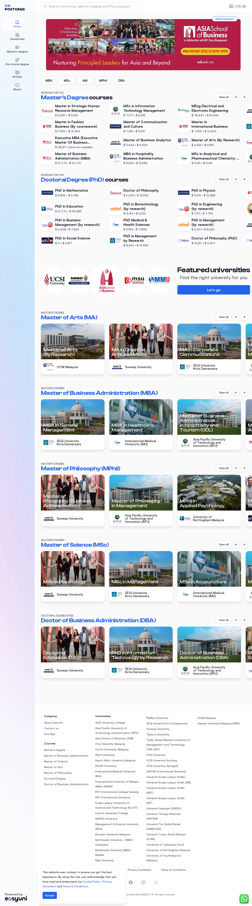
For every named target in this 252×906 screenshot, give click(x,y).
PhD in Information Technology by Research (140, 655)
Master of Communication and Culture (145, 124)
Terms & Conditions (173, 869)
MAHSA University (106, 818)
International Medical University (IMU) (140, 442)
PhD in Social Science (72, 238)
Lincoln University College (111, 813)
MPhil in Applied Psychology (202, 503)
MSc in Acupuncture (203, 582)
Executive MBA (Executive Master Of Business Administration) (76, 140)
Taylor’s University (157, 734)
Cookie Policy (92, 881)
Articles (17, 76)
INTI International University (113, 797)
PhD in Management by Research (140, 238)
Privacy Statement (139, 869)
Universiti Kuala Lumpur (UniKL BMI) (168, 782)
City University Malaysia (110, 743)
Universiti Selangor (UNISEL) (164, 808)
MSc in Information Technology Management (144, 108)
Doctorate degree (17, 64)
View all (224, 97)
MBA (48, 80)
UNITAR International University (166, 771)
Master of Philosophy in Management (136, 503)
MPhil (103, 80)
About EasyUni (53, 722)
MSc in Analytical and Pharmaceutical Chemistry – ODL (216, 155)
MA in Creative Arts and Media (129, 352)
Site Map (49, 734)
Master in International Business (210, 124)
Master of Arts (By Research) (216, 140)
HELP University (105, 754)
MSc (67, 80)
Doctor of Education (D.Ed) (62, 655)
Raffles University (157, 717)
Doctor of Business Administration (66, 784)
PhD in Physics (203, 190)
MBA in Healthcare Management (133, 428)
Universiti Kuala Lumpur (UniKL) (166, 777)
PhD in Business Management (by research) (77, 222)
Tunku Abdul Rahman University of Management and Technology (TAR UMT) (168, 744)
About (17, 89)
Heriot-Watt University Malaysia (115, 760)
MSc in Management (135, 582)
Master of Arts (53, 767)
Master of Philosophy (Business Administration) (67, 501)
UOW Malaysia (67, 366)
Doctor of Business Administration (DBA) (204, 655)
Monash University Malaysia (112, 834)
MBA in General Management (60, 428)
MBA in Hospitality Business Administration (143, 155)
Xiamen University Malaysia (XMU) (219, 723)
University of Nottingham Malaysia (208, 518)
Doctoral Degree (55, 778)
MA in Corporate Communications (200, 352)
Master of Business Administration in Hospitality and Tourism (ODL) (202, 423)
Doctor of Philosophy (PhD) (214, 238)
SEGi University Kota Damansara (205, 367)
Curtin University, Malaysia (112, 749)
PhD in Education (69, 206)
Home (17, 26)
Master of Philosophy (58, 772)
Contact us (51, 728)
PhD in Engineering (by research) (207, 206)
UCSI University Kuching (161, 760)
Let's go (213, 290)
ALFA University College (110, 722)
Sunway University (138, 366)
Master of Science (56, 761)
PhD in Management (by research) (208, 222)
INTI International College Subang (117, 791)
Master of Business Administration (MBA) (72, 155)
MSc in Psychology (64, 582)
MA (85, 80)
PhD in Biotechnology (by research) (141, 206)
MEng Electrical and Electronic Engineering (210, 108)
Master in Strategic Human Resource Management (77, 108)
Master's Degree (54, 750)
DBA (121, 80)
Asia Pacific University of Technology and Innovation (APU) (209, 442)
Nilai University (104, 860)
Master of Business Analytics (147, 140)
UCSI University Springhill (162, 765)
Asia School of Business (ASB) (114, 738)
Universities (17, 39)
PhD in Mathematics (71, 190)
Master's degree (17, 51)
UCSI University (156, 754)
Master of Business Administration (66, 755)
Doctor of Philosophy (141, 190)
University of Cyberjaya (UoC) (165, 844)
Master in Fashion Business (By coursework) (76, 124)
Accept (50, 895)
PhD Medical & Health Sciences (136, 222)
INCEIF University (106, 765)
